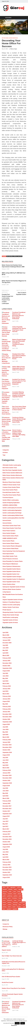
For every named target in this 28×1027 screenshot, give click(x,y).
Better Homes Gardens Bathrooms (12, 472)
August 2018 (6, 785)
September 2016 (7, 844)
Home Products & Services (10, 558)
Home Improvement (8, 553)
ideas (15, 900)
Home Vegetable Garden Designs (12, 576)
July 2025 (5, 645)
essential (10, 893)
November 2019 (7, 747)
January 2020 (6, 742)
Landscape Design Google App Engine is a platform (19, 942)
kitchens (9, 902)
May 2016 (5, 854)
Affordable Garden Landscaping (12, 465)
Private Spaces (7, 609)
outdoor (9, 904)
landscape (15, 902)
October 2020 (6, 719)
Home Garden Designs (9, 533)
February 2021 (7, 709)
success (20, 256)
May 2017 (5, 824)
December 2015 (7, 867)
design (18, 891)
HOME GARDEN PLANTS (10, 538)
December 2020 (7, 714)
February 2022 (7, 706)
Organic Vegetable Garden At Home (13, 599)
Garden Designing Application (11, 502)
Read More (14, 1025)
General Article (7, 520)
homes (20, 898)
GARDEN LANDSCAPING (10, 505)
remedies (19, 906)
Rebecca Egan (13, 48)
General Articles (7, 523)
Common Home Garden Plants (11, 487)
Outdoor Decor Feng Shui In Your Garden (13, 988)
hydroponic (9, 900)
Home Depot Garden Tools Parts (12, 528)
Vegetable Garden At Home (10, 620)
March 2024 (6, 683)
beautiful (10, 889)
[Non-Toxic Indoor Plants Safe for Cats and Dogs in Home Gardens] (6, 406)
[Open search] (24, 18)
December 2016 (7, 836)
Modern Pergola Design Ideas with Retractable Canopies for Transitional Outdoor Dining (19, 342)
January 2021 (6, 711)
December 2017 (7, 806)
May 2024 (5, 678)
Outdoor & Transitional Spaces (11, 602)
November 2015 (7, 869)
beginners (5, 891)
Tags (4, 455)
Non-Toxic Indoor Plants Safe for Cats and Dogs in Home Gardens (19, 408)
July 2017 (5, 818)
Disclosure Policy (8, 926)
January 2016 (6, 864)
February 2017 (7, 831)
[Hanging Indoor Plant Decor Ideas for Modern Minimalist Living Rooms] (6, 354)
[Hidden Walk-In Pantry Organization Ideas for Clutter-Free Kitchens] (6, 366)
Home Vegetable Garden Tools (11, 581)
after (8, 887)
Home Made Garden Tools (10, 556)
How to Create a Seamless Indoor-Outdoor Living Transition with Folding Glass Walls (18, 433)
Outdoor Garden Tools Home (11, 607)
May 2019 (5, 762)
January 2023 (6, 699)
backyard (5, 889)
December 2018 (7, 775)
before (15, 889)
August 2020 (6, 724)
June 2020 (5, 729)
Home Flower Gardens (9, 530)
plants (9, 906)
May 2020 (5, 732)
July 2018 (5, 788)
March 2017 (6, 829)
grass (20, 895)
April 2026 (5, 632)
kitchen (4, 902)
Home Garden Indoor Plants (10, 535)
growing (4, 898)
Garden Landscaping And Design (12, 512)
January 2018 (6, 803)
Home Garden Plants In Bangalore (12, 546)
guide (9, 898)
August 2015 (6, 877)
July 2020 (5, 727)
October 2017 (6, 811)
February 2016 (7, 862)
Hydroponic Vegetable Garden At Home (14, 586)
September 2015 (7, 875)
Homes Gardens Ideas (9, 584)
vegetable (8, 909)
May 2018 (5, 793)
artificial (19, 887)
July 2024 (5, 673)
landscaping (22, 902)
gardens (15, 895)
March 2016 (6, 859)
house (4, 900)
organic (4, 904)
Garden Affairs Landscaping (11, 500)
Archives (5, 452)
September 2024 (7, 668)
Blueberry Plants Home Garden (11, 482)
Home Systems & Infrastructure (11, 566)
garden (4, 895)
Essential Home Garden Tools (11, 492)
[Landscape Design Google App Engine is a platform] (6, 941)
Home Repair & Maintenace (10, 563)
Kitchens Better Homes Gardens (12, 589)
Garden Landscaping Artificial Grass (13, 515)
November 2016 (7, 839)
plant (24, 904)
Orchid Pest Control (7, 982)
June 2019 (5, 760)
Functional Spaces (8, 497)
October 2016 (6, 841)
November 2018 (7, 778)
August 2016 (6, 846)
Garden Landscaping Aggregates (12, 510)
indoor (19, 900)
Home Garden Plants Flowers (11, 543)
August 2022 (6, 701)
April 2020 (5, 734)
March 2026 (6, 635)
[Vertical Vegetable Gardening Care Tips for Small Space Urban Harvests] (6, 327)
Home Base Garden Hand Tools (11, 525)
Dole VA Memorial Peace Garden (11, 976)
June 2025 (5, 647)
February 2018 (7, 801)
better (10, 891)
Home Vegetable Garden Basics (12, 569)
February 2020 (7, 739)
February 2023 (7, 696)
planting (4, 906)
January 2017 (6, 834)
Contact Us (6, 924)
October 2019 (6, 750)
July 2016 (5, 849)
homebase (14, 898)
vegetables (14, 909)
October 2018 (6, 780)
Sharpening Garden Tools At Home (12, 612)
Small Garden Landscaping (10, 617)
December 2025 (7, 642)
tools (4, 909)
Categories (6, 450)
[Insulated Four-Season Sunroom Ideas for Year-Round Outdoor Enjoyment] (6, 379)
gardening (9, 895)
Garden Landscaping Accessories (12, 507)
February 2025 (7, 658)
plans (20, 904)
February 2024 (7, 686)
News (4, 597)
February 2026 (7, 637)
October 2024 (6, 665)
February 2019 (7, 770)
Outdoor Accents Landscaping (11, 604)
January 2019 (6, 772)
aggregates (12, 887)
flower (15, 893)
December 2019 (7, 744)
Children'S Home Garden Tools (11, 484)
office (15, 256)
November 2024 (7, 663)
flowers (19, 893)
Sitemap (5, 929)
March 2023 (6, 693)
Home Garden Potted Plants (10, 548)
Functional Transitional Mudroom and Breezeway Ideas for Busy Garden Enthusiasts (18, 315)
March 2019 (6, 767)
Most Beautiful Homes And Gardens (13, 594)
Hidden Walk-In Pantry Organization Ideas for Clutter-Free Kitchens (18, 368)
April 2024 (5, 681)
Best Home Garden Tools (10, 467)
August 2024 (6, 670)
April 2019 (5, 765)
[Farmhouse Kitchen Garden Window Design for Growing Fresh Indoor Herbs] (6, 417)
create (14, 891)
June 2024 (5, 676)
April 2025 (5, 653)
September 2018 (7, 783)
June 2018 (5, 790)
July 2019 (5, 757)
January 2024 (6, 688)
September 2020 (7, 721)
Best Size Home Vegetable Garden (12, 470)
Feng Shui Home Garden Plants (11, 495)
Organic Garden (6, 950)
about (4, 887)
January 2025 (6, 660)
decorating (10, 256)
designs (4, 893)
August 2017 (6, 816)
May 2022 (5, 704)
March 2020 (6, 737)
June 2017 (5, 821)
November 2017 (7, 808)
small (24, 906)
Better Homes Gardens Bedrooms (12, 475)
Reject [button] (22, 1023)
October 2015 (6, 872)
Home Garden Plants (8, 541)
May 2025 (5, 650)
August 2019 (6, 755)
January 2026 (6, 640)
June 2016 (5, 852)
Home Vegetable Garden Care (11, 574)
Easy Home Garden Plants (10, 489)
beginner (20, 889)
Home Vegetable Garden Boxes (11, 571)
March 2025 (6, 655)
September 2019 (7, 752)
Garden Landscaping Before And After (13, 518)
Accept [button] (17, 1023)
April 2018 (5, 795)
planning (15, 904)
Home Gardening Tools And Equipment (14, 551)
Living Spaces (7, 592)
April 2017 (5, 826)
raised (13, 906)
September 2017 (7, 813)
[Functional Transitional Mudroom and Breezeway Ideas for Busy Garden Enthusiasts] (6, 312)
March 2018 (6, 798)
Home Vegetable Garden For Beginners (14, 579)
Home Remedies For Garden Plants (13, 561)
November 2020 (7, 716)
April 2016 (5, 857)
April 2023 (5, 691)
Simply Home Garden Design (11, 615)
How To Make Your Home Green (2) (12, 956)
